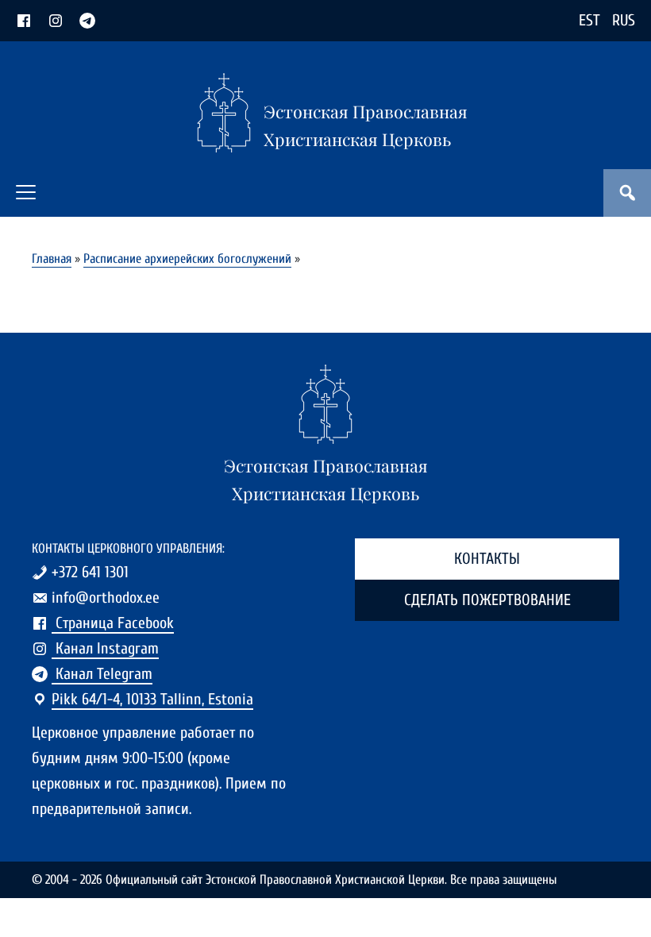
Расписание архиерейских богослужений (187, 258)
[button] (26, 192)
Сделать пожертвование (487, 600)
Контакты (487, 558)
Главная (51, 258)
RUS (623, 20)
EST (589, 20)
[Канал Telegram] (87, 20)
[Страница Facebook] (24, 20)
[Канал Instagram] (56, 20)
